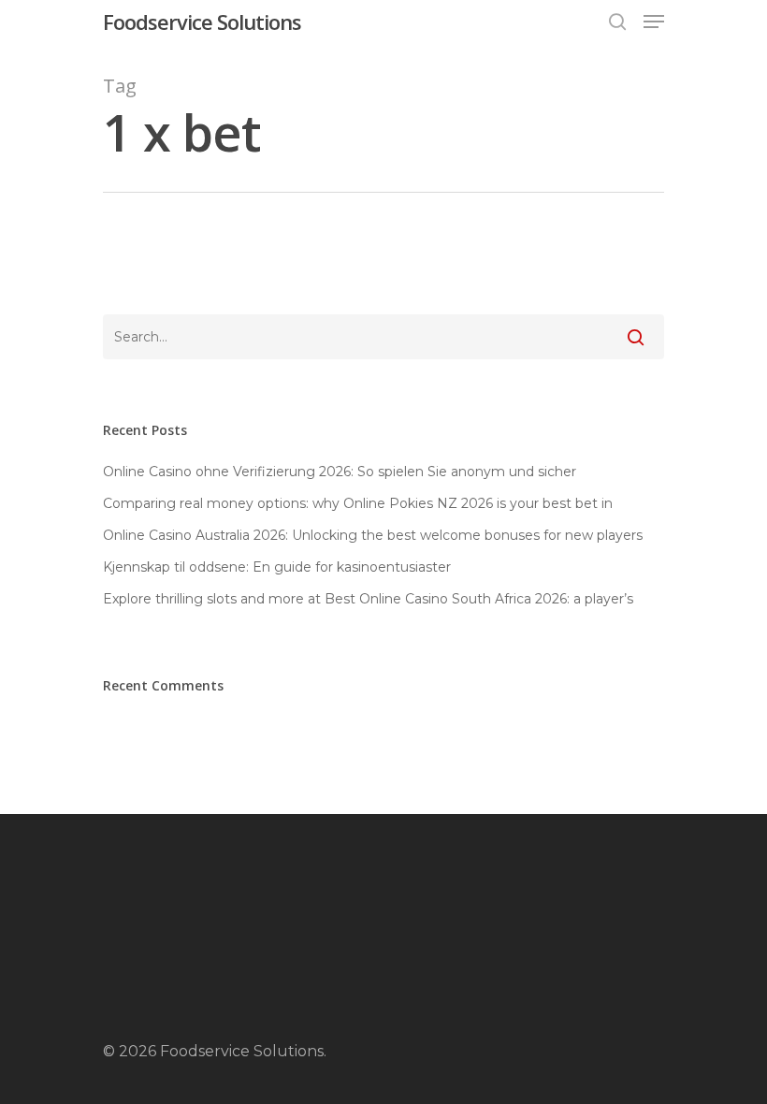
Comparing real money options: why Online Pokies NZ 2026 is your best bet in (358, 503)
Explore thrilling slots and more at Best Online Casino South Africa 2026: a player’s (368, 598)
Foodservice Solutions (202, 21)
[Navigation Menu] (654, 21)
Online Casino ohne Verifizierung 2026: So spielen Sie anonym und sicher (339, 471)
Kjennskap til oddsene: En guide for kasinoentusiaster (277, 567)
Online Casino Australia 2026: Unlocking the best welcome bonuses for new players (373, 535)
